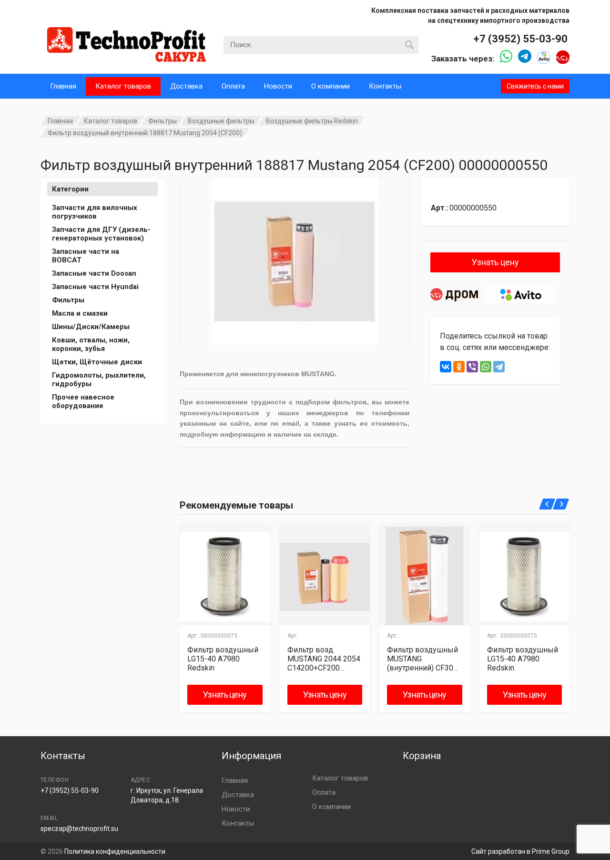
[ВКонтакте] (445, 366)
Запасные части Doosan (94, 273)
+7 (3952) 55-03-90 (520, 39)
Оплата (233, 86)
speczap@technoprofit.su (79, 828)
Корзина (422, 755)
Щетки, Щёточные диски (97, 362)
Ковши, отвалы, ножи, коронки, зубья (91, 344)
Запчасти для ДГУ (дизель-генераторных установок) (101, 233)
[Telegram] (499, 366)
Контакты (385, 86)
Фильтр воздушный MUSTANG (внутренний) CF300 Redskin (422, 658)
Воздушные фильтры (221, 121)
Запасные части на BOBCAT (85, 255)
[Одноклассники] (459, 366)
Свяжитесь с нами (535, 86)
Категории (70, 189)
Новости (278, 86)
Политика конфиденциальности (114, 851)
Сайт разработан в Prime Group (520, 851)
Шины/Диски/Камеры (91, 326)
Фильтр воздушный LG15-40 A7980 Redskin (222, 658)
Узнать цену (495, 262)
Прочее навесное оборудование (83, 401)
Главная (63, 86)
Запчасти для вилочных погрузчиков (94, 211)
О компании (330, 86)
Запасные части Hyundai (95, 286)
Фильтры (162, 121)
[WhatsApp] (485, 366)
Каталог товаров (123, 86)
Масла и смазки (80, 313)
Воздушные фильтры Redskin (312, 121)
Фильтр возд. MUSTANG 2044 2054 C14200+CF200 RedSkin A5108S (323, 658)
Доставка (186, 86)
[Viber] (472, 366)
